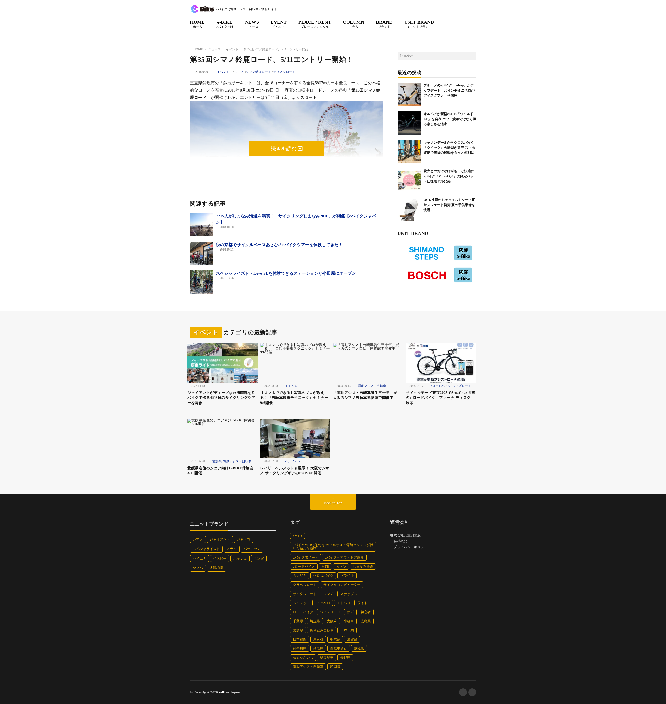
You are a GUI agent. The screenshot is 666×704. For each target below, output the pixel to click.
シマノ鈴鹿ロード (258, 72)
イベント (223, 72)
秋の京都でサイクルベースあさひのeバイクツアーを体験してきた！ (279, 244)
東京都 (318, 639)
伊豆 (350, 612)
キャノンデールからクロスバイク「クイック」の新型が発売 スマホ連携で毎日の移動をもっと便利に (449, 147)
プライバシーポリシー (410, 547)
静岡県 (335, 667)
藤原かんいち (303, 658)
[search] (472, 56)
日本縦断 (299, 639)
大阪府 (332, 621)
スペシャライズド (206, 549)
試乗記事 (327, 658)
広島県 (366, 621)
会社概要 (400, 541)
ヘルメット (293, 461)
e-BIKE (224, 24)
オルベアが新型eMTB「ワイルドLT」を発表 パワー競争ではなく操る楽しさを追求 (450, 119)
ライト (362, 603)
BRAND (384, 24)
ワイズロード (461, 386)
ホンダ (259, 558)
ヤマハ (198, 568)
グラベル (347, 576)
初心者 (366, 612)
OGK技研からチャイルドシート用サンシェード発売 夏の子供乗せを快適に (449, 205)
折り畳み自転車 (322, 630)
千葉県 (298, 621)
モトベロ (291, 386)
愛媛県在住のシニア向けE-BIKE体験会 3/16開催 (222, 470)
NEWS (252, 24)
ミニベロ (323, 603)
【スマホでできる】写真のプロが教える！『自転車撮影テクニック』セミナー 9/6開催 (294, 398)
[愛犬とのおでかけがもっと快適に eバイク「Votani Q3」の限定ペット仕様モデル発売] (409, 180)
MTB (325, 566)
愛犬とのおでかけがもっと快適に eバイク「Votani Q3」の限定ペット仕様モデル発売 (451, 176)
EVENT (279, 24)
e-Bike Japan (229, 692)
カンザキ (299, 576)
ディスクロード (284, 72)
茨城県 (359, 648)
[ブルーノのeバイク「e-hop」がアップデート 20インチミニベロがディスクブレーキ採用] (409, 94)
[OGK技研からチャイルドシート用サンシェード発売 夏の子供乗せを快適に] (409, 209)
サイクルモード (305, 594)
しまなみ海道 (363, 566)
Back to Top (333, 503)
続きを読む (284, 148)
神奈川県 (299, 648)
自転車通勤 (338, 648)
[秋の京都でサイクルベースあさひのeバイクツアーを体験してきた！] (201, 253)
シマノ (239, 72)
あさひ (341, 566)
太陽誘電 (216, 568)
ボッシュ (240, 558)
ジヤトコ (243, 539)
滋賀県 (352, 639)
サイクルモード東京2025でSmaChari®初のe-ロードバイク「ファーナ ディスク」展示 (440, 398)
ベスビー (220, 558)
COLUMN (353, 24)
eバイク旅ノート (305, 557)
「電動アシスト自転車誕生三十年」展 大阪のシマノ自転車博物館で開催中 (367, 395)
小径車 (349, 621)
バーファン (252, 549)
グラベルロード (305, 585)
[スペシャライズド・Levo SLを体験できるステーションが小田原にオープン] (201, 282)
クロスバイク (323, 576)
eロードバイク (441, 386)
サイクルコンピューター (342, 585)
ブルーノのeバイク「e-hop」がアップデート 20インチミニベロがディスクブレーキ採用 (449, 90)
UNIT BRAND (419, 24)
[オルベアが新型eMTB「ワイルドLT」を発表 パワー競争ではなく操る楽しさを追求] (409, 123)
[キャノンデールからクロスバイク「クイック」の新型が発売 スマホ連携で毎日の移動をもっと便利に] (409, 151)
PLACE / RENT (314, 24)
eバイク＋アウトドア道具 (344, 557)
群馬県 (318, 648)
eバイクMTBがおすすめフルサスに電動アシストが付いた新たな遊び (333, 546)
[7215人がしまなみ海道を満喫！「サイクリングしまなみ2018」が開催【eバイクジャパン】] (201, 224)
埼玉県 (315, 621)
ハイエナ (199, 558)
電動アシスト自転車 (372, 386)
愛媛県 (217, 461)
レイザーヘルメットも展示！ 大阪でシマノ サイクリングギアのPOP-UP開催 (294, 470)
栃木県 (335, 639)
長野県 (345, 658)
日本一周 (347, 630)
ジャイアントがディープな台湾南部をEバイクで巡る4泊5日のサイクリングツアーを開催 (221, 398)
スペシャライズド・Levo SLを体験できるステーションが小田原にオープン (286, 273)
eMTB (297, 536)
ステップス (348, 594)
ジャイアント (220, 539)
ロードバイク (303, 612)
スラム (232, 549)
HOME (197, 24)
